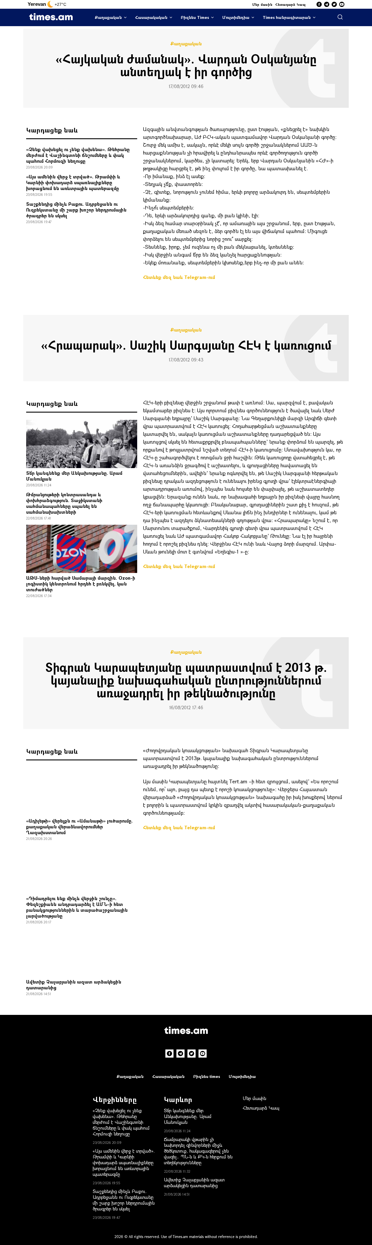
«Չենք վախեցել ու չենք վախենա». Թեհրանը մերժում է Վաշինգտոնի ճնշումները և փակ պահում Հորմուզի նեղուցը (78, 155)
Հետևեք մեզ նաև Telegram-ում (179, 277)
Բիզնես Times (195, 17)
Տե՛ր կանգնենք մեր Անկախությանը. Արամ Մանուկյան (74, 476)
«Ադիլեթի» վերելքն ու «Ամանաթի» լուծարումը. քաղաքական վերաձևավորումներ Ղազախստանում (79, 826)
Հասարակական (151, 17)
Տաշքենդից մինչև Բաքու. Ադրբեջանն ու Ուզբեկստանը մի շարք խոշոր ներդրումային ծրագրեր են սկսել (76, 209)
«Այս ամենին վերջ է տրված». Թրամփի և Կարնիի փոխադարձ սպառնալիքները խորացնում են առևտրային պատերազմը (73, 182)
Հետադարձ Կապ (290, 4)
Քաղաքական (108, 17)
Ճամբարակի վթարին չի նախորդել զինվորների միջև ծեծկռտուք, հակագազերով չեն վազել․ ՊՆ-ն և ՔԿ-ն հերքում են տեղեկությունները (198, 1150)
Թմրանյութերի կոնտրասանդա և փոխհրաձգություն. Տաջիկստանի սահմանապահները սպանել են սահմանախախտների (64, 503)
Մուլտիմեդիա (235, 17)
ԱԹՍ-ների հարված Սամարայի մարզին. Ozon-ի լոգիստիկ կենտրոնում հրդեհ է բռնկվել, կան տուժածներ (80, 583)
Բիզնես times (206, 1076)
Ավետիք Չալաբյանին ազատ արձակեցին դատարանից (73, 984)
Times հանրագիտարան (287, 17)
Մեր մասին (262, 4)
